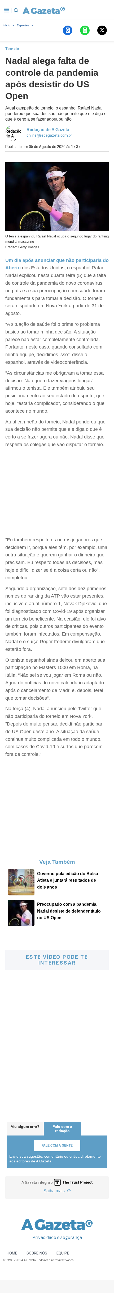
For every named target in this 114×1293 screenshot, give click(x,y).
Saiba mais (54, 1191)
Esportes (23, 25)
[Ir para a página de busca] (16, 10)
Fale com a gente (57, 1145)
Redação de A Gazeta (48, 129)
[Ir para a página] (44, 10)
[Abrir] (6, 10)
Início (6, 25)
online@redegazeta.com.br (49, 135)
